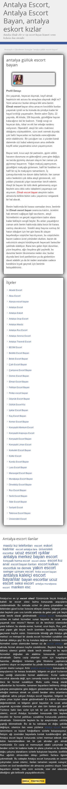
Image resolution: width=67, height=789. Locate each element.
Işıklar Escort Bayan (18, 410)
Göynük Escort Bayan (19, 399)
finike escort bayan (45, 571)
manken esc (21, 587)
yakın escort (44, 567)
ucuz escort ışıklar (32, 552)
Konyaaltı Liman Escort (20, 444)
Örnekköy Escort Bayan (20, 484)
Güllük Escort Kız (17, 404)
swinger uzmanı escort (18, 571)
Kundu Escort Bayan (19, 462)
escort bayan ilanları (23, 564)
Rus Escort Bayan (17, 490)
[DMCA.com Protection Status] (33, 782)
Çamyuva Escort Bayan (20, 370)
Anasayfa (8, 49)
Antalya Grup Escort (18, 319)
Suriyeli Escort (16, 507)
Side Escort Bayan (18, 502)
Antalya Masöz (16, 324)
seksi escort (24, 583)
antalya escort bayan (41, 668)
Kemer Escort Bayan (19, 422)
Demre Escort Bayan (19, 376)
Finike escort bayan (18, 393)
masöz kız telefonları (18, 545)
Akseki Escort (15, 290)
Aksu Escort (14, 296)
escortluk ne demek (17, 568)
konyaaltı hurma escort (16, 560)
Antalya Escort (16, 307)
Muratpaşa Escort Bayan (21, 479)
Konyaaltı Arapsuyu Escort (21, 433)
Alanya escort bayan (19, 301)
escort (38, 545)
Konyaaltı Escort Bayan (20, 439)
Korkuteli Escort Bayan (20, 450)
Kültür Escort (15, 456)
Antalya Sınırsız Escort (20, 336)
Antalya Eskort (16, 313)
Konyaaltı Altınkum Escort (21, 427)
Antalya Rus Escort (18, 330)
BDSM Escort (15, 347)
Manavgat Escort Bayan (20, 473)
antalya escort (46, 615)
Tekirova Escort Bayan (20, 513)
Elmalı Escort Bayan (18, 381)
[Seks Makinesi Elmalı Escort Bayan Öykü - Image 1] (18, 79)
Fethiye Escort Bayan (19, 387)
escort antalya (55, 643)
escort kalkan (48, 564)
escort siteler (39, 560)
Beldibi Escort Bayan (19, 353)
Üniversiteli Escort (17, 519)
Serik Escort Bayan (18, 496)
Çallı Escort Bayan (18, 364)
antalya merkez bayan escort (30, 556)
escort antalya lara (26, 549)
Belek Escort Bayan (18, 359)
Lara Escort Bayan (18, 467)
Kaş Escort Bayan (17, 416)
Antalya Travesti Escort (20, 341)
